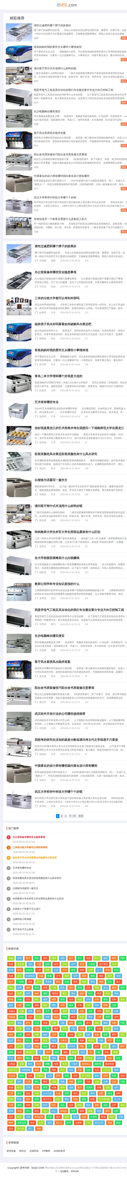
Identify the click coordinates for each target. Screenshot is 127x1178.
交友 (88, 987)
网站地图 (49, 1167)
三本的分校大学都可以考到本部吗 (57, 298)
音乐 (28, 1023)
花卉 (105, 1105)
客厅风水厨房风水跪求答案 (50, 133)
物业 (11, 993)
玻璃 (82, 1111)
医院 (11, 999)
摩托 (56, 1028)
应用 (56, 964)
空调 (11, 1105)
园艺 (37, 1111)
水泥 (71, 1034)
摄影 (101, 976)
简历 (73, 1017)
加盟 (116, 1011)
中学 (110, 1040)
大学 (53, 312)
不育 (88, 1005)
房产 (90, 1028)
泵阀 (39, 1128)
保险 (62, 958)
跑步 (118, 1122)
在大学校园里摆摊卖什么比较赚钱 (57, 558)
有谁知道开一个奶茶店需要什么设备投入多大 (60, 219)
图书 (88, 1023)
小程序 (74, 1064)
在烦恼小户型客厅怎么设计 (27, 908)
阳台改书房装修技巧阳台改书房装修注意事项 (60, 154)
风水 (36, 145)
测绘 (11, 1052)
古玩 (116, 970)
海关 (62, 1105)
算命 (108, 970)
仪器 (123, 1081)
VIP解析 (46, 1151)
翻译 (54, 1046)
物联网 (98, 1064)
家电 (92, 981)
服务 (73, 970)
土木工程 (47, 1093)
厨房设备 (11, 1151)
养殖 (88, 1105)
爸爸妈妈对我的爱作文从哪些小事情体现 (58, 46)
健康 (45, 999)
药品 (80, 999)
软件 (48, 1052)
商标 (90, 1017)
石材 (28, 1117)
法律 (90, 970)
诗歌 (62, 1023)
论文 (118, 1040)
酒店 (58, 981)
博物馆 (55, 993)
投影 (101, 1093)
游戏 (47, 964)
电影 (47, 970)
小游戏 (91, 964)
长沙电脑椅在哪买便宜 (47, 111)
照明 (67, 1093)
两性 (54, 1005)
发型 (118, 976)
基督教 (48, 981)
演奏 (54, 1023)
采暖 (99, 1087)
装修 (36, 167)
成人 (118, 981)
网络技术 (30, 1052)
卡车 (65, 1028)
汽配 (11, 1028)
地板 (88, 1034)
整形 (62, 999)
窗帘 (114, 1034)
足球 (41, 1122)
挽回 (73, 993)
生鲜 (114, 1081)
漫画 (19, 1023)
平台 (11, 1058)
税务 (22, 1017)
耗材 (39, 1064)
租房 (108, 1028)
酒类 (11, 1081)
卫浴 (54, 1034)
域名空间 (13, 1070)
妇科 (114, 999)
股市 (28, 958)
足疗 (56, 1011)
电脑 (36, 124)
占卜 (99, 970)
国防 (19, 1105)
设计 (36, 188)
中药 (62, 1005)
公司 (53, 728)
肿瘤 (105, 1005)
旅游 (82, 970)
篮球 (49, 1122)
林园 (80, 1105)
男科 (97, 1005)
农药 (11, 1117)
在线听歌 (34, 1151)
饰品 (71, 1070)
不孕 (80, 1005)
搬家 (105, 1034)
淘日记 (22, 1151)
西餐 (62, 1081)
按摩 (65, 1011)
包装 (28, 1093)
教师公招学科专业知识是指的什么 (57, 584)
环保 (49, 1117)
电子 (19, 1087)
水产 (114, 1105)
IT (89, 1046)
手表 (80, 1070)
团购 (54, 1070)
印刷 (37, 1093)
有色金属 (39, 1117)
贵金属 (20, 964)
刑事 (19, 987)
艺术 (53, 416)
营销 (80, 1058)
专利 (108, 1017)
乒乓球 (20, 1128)
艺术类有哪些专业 (47, 402)
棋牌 (114, 987)
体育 (32, 1122)
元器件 (89, 1087)
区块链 (89, 1058)
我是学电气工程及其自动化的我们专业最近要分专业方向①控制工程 (73, 90)
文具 (49, 1075)
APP (73, 964)
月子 (47, 1011)
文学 (53, 754)
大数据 (12, 1064)
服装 (37, 1070)
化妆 (88, 1070)
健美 (11, 1005)
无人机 (117, 1099)
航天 (54, 1105)
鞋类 (22, 1075)
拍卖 (11, 964)
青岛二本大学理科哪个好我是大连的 (58, 376)
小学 (73, 1040)
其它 (30, 1128)
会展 (30, 1017)
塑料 (108, 1111)
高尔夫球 (99, 1122)
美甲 (28, 993)
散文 (19, 1040)
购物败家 (26, 1070)
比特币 (100, 1058)
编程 (65, 1052)
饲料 (116, 1111)
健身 (123, 999)
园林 (123, 1105)
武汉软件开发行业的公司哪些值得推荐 (60, 713)
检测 (92, 1099)
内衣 (75, 1075)
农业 (45, 1087)
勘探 (75, 1099)
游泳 (11, 1128)
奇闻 (37, 987)
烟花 (112, 1117)
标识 (90, 993)
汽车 (123, 1023)
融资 (105, 958)
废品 (105, 987)
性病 (82, 1011)
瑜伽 (110, 1122)
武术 (69, 1122)
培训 (11, 1040)
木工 (28, 1111)
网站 (28, 1058)
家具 (116, 1028)
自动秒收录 (59, 1151)
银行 (97, 958)
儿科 (114, 1005)
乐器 (45, 1023)
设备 (36, 231)
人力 (39, 1017)
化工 (45, 1111)
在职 (62, 1046)
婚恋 (97, 987)
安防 (116, 1087)
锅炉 (45, 1034)
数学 (122, 1046)
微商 (116, 1070)
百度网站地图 (63, 1167)
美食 (114, 1075)
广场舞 (20, 981)
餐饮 (37, 1081)
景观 (11, 1111)
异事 (45, 987)
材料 (36, 81)
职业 (45, 1040)
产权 (65, 1017)
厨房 (105, 1075)
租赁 (80, 987)
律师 (28, 987)
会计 (71, 958)
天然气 (93, 1117)
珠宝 (62, 1070)
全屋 (19, 1034)
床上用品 (86, 1075)
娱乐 (19, 970)
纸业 (75, 1117)
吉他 (67, 981)
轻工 (54, 1111)
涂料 (67, 1117)
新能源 (63, 1111)
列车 (28, 1028)
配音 (65, 1064)
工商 (99, 1017)
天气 (58, 976)
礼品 (97, 1070)
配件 (30, 1064)
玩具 (30, 1075)
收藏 (11, 976)
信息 (30, 981)
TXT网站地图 (97, 1167)
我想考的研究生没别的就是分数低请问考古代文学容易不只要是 (76, 739)
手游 (65, 964)
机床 (84, 1093)
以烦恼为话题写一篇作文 (51, 480)
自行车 (59, 1122)
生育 (73, 1011)
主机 (118, 1058)
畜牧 (97, 1105)
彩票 (67, 976)
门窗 (37, 1034)
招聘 (108, 1011)
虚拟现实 (86, 1064)
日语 (28, 1046)
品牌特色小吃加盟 (22, 919)
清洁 (108, 993)
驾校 (101, 1040)
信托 (30, 964)
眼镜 (62, 987)
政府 (75, 976)
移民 (71, 987)
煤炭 (58, 1117)
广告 (54, 987)
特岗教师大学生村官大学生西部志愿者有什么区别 (67, 532)
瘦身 (71, 1005)
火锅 (97, 1081)
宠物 (84, 976)
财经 (19, 958)
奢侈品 (40, 1075)
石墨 (120, 1117)
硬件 (92, 1093)
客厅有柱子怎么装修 (23, 929)
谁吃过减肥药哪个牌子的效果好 (52, 25)
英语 (37, 1046)
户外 (88, 1122)
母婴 (54, 999)
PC (40, 1052)
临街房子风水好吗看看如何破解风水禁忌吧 (63, 324)
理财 (54, 958)
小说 (37, 1023)
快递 (41, 976)
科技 (36, 210)
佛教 (92, 976)
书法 (80, 1023)
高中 (37, 1040)
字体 (45, 1058)
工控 (11, 1093)
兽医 (45, 993)
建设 (37, 1058)
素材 (74, 1052)
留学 (11, 1046)
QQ (90, 1052)
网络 (54, 1058)
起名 (19, 976)
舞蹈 (71, 1023)
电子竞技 (103, 964)
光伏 (73, 1111)
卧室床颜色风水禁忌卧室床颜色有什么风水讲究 (66, 454)
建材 (11, 1034)
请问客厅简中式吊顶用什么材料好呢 (55, 68)
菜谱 (123, 1075)
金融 (11, 958)
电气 (36, 102)
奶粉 (97, 1075)
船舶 (11, 1099)
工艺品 (106, 1070)
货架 (97, 1034)
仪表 (37, 1087)
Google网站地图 (80, 1167)
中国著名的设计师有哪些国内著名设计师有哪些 (61, 176)
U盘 (98, 1052)
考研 (82, 1040)
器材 (71, 1087)
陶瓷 (90, 1111)
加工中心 (47, 1099)
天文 (28, 999)
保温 (110, 1093)
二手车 (46, 1028)
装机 (107, 1052)
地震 (19, 993)
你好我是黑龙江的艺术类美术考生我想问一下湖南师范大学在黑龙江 (79, 428)
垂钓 (110, 976)
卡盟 (39, 964)
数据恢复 (110, 1064)
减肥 (36, 38)
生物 (22, 1011)
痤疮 (39, 1011)
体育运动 (21, 1122)
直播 (115, 1052)
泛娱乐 (29, 970)
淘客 (56, 1064)
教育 (123, 1034)
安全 (62, 1058)
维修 (84, 981)
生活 (65, 970)
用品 (11, 987)
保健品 (12, 1011)
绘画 (19, 1052)
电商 (57, 1052)
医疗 (37, 999)
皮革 (58, 1075)
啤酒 (99, 993)
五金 (58, 1093)
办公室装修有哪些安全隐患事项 (55, 272)
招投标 (12, 1017)
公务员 (63, 1040)
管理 (99, 1011)
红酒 (28, 1081)
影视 (11, 970)
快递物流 (30, 976)
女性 (88, 999)
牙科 (28, 1005)
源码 (19, 1058)
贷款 (45, 958)
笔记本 (12, 1075)
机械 (11, 1087)
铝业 (19, 1117)
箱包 (67, 1075)
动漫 (56, 970)
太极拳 (78, 1122)
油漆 (80, 1034)
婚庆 (37, 993)
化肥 (84, 1117)
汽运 (37, 1028)
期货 (88, 958)
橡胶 (11, 1122)
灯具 (62, 1034)
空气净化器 (104, 1099)
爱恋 (65, 993)
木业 (19, 1111)
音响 (62, 1087)
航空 (45, 1105)
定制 (28, 1034)
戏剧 (97, 1023)
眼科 (45, 1005)
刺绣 (114, 1023)
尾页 (81, 816)
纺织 (19, 1099)
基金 (37, 958)
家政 (123, 987)
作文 (36, 59)
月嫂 (19, 999)
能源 (99, 1111)
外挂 (114, 964)
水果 (105, 1081)
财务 (114, 958)
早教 (82, 1046)
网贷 (123, 958)
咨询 (39, 981)
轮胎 (82, 1028)
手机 (45, 1070)
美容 (71, 999)
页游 (82, 964)
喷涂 (103, 1117)
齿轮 (58, 1099)
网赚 (47, 1064)
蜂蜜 (71, 1081)
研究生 (91, 1040)
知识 (53, 598)
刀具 (88, 1081)
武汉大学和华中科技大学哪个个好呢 (55, 197)
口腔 (19, 1005)
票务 (75, 981)
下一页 (72, 816)
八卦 (39, 970)
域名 (110, 1058)
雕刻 (105, 1023)
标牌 (82, 993)
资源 (47, 1017)
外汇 (80, 958)
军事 (28, 1105)
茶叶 (19, 1081)
